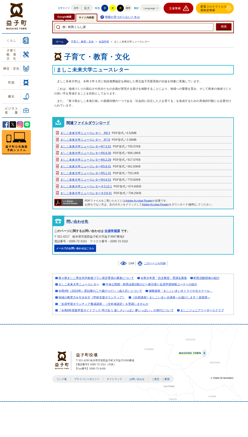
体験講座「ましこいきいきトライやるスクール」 (181, 290)
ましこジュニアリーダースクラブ (202, 310)
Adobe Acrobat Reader (139, 200)
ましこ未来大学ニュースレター (78, 284)
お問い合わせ (137, 379)
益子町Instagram (20, 124)
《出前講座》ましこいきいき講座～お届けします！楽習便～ (171, 297)
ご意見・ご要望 (161, 379)
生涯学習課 (112, 231)
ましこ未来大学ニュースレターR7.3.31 (85, 146)
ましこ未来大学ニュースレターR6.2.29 (85, 159)
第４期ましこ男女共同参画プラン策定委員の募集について (96, 278)
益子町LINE (27, 124)
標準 (76, 8)
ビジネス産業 (11, 110)
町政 (11, 82)
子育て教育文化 (11, 54)
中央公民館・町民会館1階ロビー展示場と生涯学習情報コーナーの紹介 (151, 284)
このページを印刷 (155, 263)
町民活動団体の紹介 (207, 278)
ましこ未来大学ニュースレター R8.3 (85, 133)
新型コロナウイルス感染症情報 (213, 8)
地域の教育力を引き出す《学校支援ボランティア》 (91, 297)
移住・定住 (11, 68)
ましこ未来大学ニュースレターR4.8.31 (85, 179)
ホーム (60, 41)
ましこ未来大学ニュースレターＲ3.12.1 (86, 186)
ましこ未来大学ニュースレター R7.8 (85, 139)
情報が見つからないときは (122, 17)
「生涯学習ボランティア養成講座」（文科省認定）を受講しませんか (103, 304)
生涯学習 (104, 41)
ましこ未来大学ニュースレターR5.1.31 (85, 173)
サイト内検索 (86, 17)
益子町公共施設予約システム (16, 142)
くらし (11, 40)
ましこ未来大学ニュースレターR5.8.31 (85, 166)
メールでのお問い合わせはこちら (75, 248)
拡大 (87, 8)
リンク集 (62, 379)
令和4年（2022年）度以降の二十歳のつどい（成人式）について (100, 290)
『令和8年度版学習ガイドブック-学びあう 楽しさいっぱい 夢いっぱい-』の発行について (116, 310)
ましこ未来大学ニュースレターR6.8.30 (85, 153)
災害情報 (175, 8)
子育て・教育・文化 (82, 41)
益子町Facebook (6, 124)
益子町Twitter (13, 124)
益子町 (63, 360)
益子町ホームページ (16, 16)
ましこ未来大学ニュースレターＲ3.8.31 (86, 193)
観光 (11, 96)
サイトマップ (114, 379)
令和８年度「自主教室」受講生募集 (164, 278)
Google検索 (64, 16)
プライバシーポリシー (86, 379)
